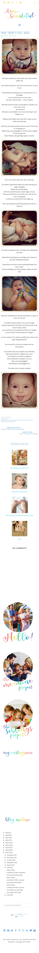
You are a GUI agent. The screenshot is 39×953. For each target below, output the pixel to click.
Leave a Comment (6, 417)
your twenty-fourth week (14, 875)
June (8, 895)
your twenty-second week (15, 890)
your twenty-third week (14, 882)
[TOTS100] (20, 915)
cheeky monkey (12, 420)
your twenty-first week (14, 892)
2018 (7, 835)
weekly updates (10, 421)
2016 (7, 840)
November (10, 857)
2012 (7, 850)
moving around (24, 420)
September (10, 862)
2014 (7, 845)
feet (18, 420)
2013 (7, 847)
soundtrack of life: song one (15, 887)
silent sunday (11, 870)
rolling (30, 420)
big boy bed (4, 420)
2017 (7, 838)
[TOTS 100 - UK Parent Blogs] (19, 914)
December (10, 855)
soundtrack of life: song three (16, 872)
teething (3, 421)
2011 (7, 852)
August (9, 865)
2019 (7, 833)
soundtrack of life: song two (15, 880)
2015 (7, 843)
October (10, 860)
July (8, 867)
